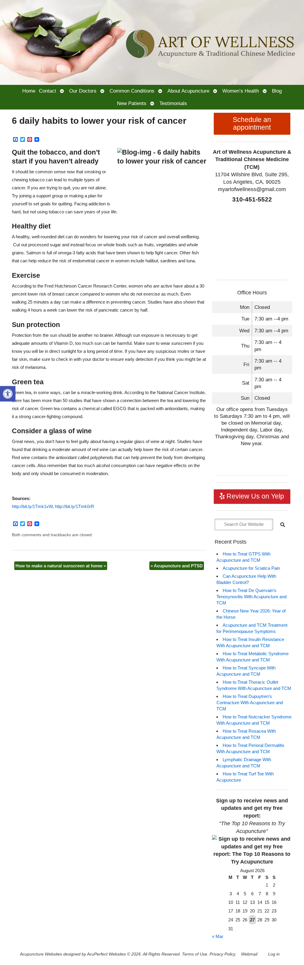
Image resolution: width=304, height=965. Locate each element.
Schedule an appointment (252, 123)
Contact (47, 90)
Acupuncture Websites (41, 954)
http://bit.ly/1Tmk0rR (74, 506)
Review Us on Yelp (254, 496)
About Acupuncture (188, 90)
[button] (7, 393)
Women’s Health (240, 90)
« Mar (217, 936)
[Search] (283, 525)
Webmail (249, 954)
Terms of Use (194, 954)
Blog (277, 90)
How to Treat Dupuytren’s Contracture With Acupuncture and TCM (249, 702)
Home (28, 90)
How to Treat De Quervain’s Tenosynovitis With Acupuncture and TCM (251, 596)
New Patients (131, 103)
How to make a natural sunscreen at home (60, 565)
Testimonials (173, 103)
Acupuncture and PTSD (177, 565)
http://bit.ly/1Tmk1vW (32, 506)
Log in (274, 954)
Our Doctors (82, 90)
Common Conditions (132, 90)
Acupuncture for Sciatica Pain (251, 568)
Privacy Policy (222, 954)
